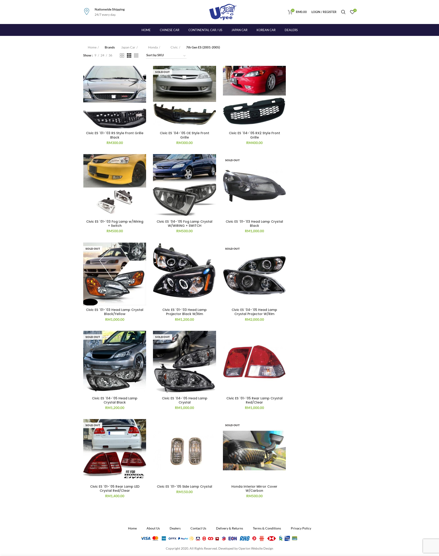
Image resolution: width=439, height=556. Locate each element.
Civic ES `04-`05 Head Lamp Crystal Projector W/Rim (254, 312)
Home (92, 47)
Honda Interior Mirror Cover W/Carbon (254, 488)
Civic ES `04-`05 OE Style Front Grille (184, 135)
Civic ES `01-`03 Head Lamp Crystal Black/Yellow (114, 312)
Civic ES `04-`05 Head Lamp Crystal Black (114, 400)
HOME (146, 30)
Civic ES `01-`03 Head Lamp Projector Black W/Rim (184, 312)
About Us (153, 528)
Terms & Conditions (267, 528)
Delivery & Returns (229, 528)
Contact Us (198, 528)
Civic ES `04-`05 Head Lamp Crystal (184, 400)
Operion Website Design (255, 548)
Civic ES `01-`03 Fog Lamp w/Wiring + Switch (114, 223)
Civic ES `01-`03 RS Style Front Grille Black (114, 135)
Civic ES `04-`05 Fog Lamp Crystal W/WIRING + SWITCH (184, 223)
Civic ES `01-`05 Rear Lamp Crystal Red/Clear (254, 400)
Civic (174, 47)
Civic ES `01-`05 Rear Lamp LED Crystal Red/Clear (114, 488)
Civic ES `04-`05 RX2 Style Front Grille (254, 135)
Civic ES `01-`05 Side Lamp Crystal (184, 486)
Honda (153, 47)
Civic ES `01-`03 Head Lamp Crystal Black (254, 223)
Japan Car (239, 30)
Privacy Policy (301, 528)
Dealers (291, 30)
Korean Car (266, 30)
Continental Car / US (205, 30)
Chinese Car (169, 30)
